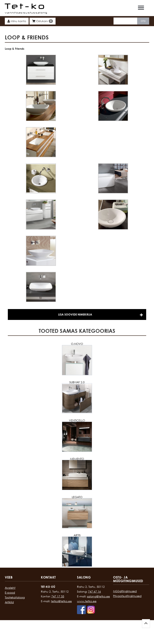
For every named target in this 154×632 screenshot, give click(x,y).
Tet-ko (25, 6)
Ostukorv (43, 21)
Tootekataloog (15, 597)
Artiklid (9, 602)
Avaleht (10, 587)
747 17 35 (57, 596)
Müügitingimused (125, 591)
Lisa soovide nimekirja (75, 314)
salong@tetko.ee (98, 596)
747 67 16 (94, 591)
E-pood (10, 592)
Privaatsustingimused (127, 596)
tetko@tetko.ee (61, 601)
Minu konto (18, 21)
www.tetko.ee (86, 601)
